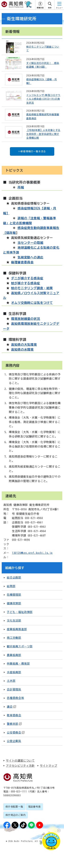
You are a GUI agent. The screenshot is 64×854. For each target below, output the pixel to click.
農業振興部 (14, 655)
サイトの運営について (20, 760)
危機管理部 (14, 594)
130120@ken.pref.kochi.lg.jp (32, 552)
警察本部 (12, 723)
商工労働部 (14, 637)
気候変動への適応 (30, 257)
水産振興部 (14, 672)
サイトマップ (48, 765)
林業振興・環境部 (18, 663)
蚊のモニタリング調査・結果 (32, 288)
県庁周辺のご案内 (15, 815)
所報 (21, 187)
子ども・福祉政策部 (20, 612)
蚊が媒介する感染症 (25, 283)
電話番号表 (34, 807)
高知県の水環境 (22, 349)
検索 (50, 8)
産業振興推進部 (17, 629)
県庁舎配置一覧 (14, 807)
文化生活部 (14, 620)
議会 (10, 706)
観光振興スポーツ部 (20, 646)
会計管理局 (14, 689)
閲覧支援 (40, 8)
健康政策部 (14, 603)
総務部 (11, 586)
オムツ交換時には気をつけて (32, 302)
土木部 (11, 680)
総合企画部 (14, 577)
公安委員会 (14, 732)
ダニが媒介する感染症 (27, 278)
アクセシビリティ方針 (20, 765)
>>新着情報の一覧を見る (32, 151)
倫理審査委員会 (22, 262)
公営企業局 (14, 741)
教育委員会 (14, 715)
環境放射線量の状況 (25, 318)
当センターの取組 (30, 242)
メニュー (59, 8)
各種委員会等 (15, 698)
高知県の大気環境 (24, 344)
